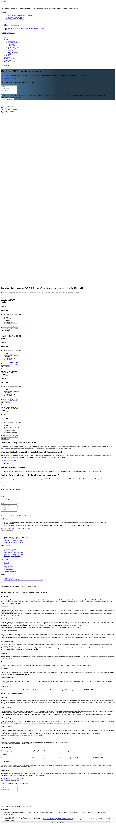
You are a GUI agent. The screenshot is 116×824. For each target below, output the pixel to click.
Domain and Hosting (14, 49)
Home (6, 37)
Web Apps (11, 44)
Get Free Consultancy (7, 99)
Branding (10, 50)
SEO (9, 54)
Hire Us (6, 65)
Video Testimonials (9, 62)
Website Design (12, 41)
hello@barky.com (11, 17)
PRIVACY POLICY (51, 95)
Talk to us (13, 460)
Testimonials (8, 60)
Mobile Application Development (13, 542)
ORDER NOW (5, 330)
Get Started (9, 30)
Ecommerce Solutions (14, 42)
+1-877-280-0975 (14, 25)
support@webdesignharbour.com (11, 489)
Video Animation (13, 52)
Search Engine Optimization (12, 556)
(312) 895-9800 (10, 19)
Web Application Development (13, 540)
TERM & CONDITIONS (66, 95)
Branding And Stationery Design (13, 552)
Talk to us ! (14, 78)
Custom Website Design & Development (16, 537)
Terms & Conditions (10, 571)
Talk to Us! (5, 282)
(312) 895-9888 (19, 19)
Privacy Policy (8, 569)
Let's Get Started (5, 78)
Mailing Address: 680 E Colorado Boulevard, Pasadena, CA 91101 (23, 580)
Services (6, 39)
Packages (7, 57)
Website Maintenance (14, 47)
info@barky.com (21, 17)
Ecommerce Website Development (14, 539)
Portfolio (6, 55)
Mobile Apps (11, 45)
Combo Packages (9, 58)
